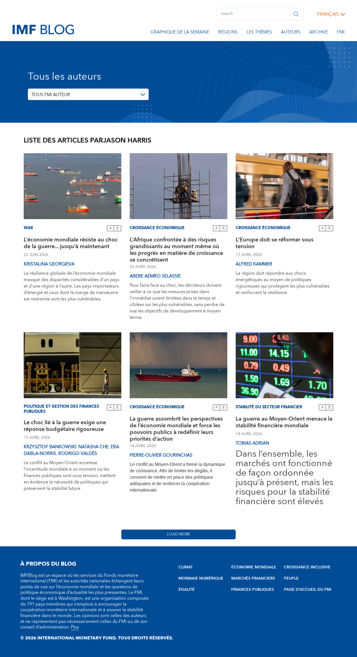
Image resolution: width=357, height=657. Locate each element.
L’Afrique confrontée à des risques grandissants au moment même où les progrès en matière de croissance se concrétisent (176, 249)
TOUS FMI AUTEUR (51, 95)
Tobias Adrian (252, 443)
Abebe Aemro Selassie (155, 276)
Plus (75, 627)
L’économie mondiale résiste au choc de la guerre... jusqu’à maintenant (71, 243)
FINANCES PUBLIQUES (252, 589)
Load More (178, 534)
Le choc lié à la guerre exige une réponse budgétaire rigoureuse (65, 426)
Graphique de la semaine (180, 33)
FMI (340, 33)
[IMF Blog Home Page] (43, 29)
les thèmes (259, 33)
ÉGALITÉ (186, 589)
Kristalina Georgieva (49, 264)
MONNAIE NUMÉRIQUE (200, 578)
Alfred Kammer (254, 264)
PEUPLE (291, 578)
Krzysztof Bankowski (50, 447)
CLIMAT (185, 567)
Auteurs (290, 33)
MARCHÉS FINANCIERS (253, 578)
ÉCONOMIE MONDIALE (253, 567)
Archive (318, 33)
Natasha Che (93, 447)
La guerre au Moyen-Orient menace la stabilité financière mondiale (284, 423)
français (328, 14)
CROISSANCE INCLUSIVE (307, 567)
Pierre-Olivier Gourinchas (161, 455)
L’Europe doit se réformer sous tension (274, 243)
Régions (228, 33)
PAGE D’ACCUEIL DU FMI (307, 589)
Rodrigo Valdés (77, 453)
